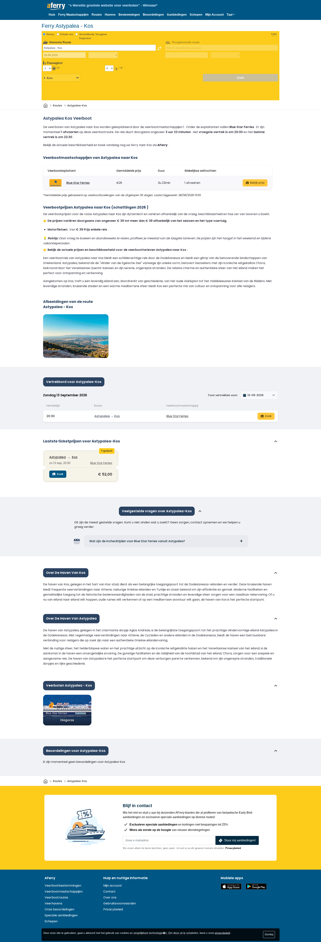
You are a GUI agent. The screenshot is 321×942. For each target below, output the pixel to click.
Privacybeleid (233, 848)
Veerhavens (53, 903)
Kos (117, 416)
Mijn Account (214, 14)
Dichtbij (269, 934)
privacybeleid (222, 932)
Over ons (109, 897)
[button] (230, 14)
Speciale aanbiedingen (61, 915)
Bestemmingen (129, 14)
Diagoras (67, 720)
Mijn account (112, 885)
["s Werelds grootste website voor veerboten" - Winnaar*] (56, 6)
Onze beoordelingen (59, 909)
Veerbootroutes (56, 897)
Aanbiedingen (177, 14)
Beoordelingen (153, 14)
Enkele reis (66, 34)
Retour (50, 34)
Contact (109, 891)
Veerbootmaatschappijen (64, 891)
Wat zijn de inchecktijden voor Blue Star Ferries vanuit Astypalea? (137, 541)
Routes (97, 14)
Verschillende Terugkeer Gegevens (93, 36)
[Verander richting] (159, 48)
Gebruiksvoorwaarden (119, 903)
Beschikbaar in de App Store (231, 886)
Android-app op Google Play (256, 886)
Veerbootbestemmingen (63, 885)
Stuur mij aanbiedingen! (240, 840)
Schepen (196, 14)
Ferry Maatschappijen (73, 14)
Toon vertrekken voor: (223, 395)
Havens (110, 14)
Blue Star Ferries (78, 183)
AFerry (50, 878)
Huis (52, 14)
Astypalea (102, 416)
